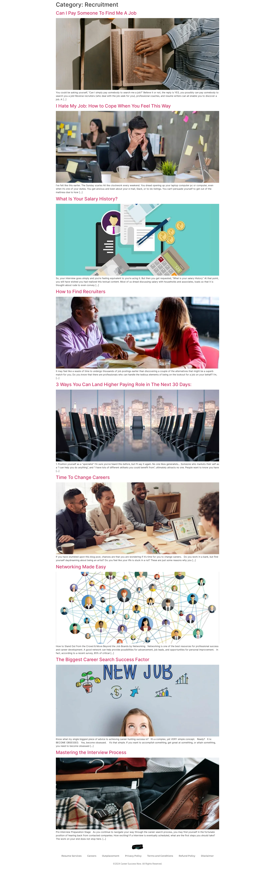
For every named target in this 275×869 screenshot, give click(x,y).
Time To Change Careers (83, 477)
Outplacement (110, 855)
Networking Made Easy (81, 567)
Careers (91, 855)
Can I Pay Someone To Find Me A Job (96, 13)
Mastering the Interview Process (91, 752)
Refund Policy (187, 855)
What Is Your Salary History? (87, 199)
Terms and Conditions (160, 855)
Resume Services (71, 855)
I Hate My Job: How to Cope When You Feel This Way (113, 106)
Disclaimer (207, 855)
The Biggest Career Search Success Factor (102, 659)
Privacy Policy (133, 855)
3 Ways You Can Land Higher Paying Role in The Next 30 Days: (123, 384)
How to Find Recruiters (80, 291)
